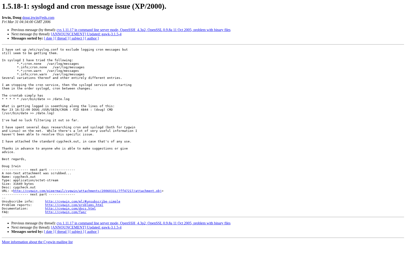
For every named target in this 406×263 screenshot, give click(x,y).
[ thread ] (62, 38)
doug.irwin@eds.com (38, 18)
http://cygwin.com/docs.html (70, 208)
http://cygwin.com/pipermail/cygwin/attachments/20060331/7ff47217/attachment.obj (87, 191)
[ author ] (92, 38)
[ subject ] (77, 38)
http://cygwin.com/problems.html (74, 205)
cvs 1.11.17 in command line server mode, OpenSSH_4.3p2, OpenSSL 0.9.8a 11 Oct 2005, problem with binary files (143, 30)
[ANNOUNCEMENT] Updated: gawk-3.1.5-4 (86, 34)
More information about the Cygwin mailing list (37, 242)
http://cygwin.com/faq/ (65, 212)
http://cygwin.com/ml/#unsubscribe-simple (82, 201)
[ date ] (49, 38)
